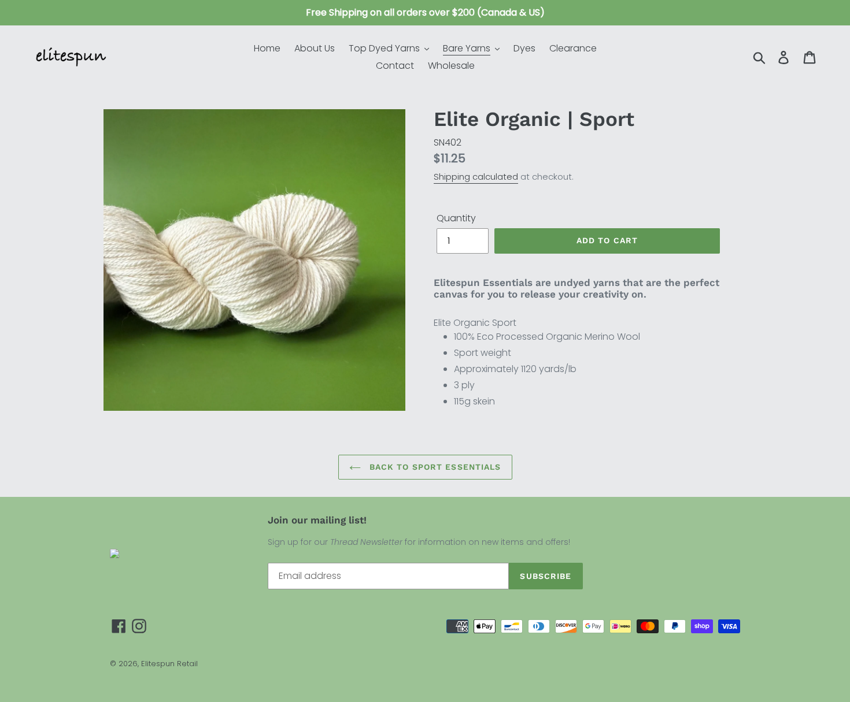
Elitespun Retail (169, 663)
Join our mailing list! (317, 520)
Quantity (456, 218)
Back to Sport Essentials (434, 466)
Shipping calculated (476, 176)
